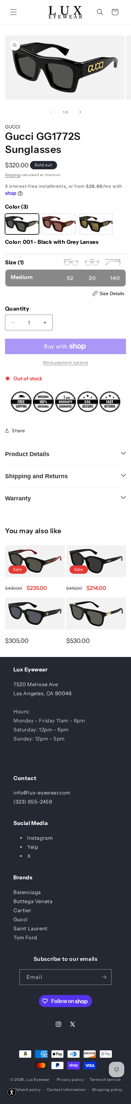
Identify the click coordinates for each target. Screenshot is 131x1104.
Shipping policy (107, 1089)
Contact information (66, 1089)
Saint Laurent (30, 928)
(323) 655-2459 (32, 801)
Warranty (18, 498)
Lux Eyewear (38, 1079)
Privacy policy (70, 1079)
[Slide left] (50, 112)
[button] (13, 12)
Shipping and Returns (36, 476)
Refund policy (27, 1089)
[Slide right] (80, 112)
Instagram (40, 838)
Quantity (17, 308)
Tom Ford (25, 937)
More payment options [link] (65, 362)
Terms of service (105, 1079)
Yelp (32, 847)
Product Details (27, 454)
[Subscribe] (103, 977)
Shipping (12, 175)
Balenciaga (27, 892)
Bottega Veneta (32, 901)
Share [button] (18, 431)
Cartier (22, 910)
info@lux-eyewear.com (42, 792)
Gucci (20, 919)
